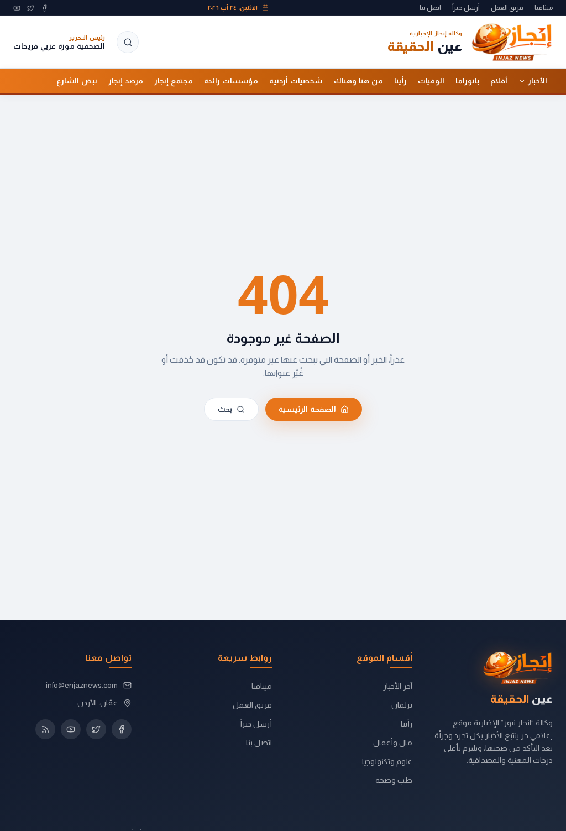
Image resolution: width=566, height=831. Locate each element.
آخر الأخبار (397, 686)
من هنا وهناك (358, 81)
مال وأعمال (392, 742)
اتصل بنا (430, 8)
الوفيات (431, 81)
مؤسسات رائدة (231, 81)
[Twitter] (30, 8)
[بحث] (128, 42)
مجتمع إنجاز (173, 81)
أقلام (498, 81)
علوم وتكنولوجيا (387, 761)
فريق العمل (507, 8)
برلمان (401, 705)
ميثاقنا (543, 8)
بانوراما (467, 81)
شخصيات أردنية (296, 81)
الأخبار (537, 81)
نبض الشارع (76, 81)
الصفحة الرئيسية (307, 409)
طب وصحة (393, 780)
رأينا (400, 81)
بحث (225, 409)
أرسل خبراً (466, 8)
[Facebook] (44, 8)
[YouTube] (16, 8)
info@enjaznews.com (82, 685)
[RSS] (45, 729)
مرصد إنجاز (125, 81)
